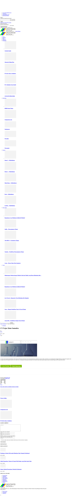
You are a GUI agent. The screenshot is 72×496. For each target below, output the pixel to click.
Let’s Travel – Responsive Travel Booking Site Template (17, 298)
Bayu (1, 331)
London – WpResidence (10, 205)
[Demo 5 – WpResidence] (10, 158)
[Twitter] (6, 337)
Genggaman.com (8, 119)
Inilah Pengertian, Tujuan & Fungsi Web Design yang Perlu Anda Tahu (16, 461)
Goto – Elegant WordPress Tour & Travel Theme (15, 309)
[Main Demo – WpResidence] (10, 180)
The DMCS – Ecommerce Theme (12, 240)
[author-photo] (2, 383)
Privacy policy (5, 491)
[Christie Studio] (10, 48)
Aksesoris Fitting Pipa (9, 62)
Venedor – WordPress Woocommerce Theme (14, 251)
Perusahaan (4, 40)
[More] (17, 337)
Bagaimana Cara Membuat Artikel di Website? (15, 217)
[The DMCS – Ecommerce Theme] (10, 238)
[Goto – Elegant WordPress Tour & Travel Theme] (10, 307)
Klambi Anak (8, 377)
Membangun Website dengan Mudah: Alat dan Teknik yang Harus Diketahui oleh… (23, 275)
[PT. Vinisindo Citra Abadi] (10, 82)
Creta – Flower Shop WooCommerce (13, 263)
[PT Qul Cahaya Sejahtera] (10, 71)
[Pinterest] (9, 337)
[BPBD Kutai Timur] (10, 106)
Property (4, 150)
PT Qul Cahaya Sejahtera (10, 73)
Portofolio (4, 37)
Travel (4, 265)
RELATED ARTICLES (4, 386)
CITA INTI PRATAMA (10, 96)
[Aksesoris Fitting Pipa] (10, 60)
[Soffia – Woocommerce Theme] (10, 227)
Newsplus (7, 138)
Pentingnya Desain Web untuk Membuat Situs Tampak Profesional (15, 453)
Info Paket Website (6, 15)
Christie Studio (8, 50)
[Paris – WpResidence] (10, 192)
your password (12, 20)
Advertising (4, 492)
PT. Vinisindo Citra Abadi (10, 84)
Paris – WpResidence (9, 194)
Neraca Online (3, 398)
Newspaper (7, 148)
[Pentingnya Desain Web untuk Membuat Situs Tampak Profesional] (3, 451)
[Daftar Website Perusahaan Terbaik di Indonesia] (3, 467)
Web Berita (4, 98)
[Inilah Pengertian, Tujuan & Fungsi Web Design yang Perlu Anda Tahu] (3, 459)
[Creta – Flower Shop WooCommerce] (10, 261)
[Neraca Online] (6, 396)
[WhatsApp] (13, 337)
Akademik (4, 39)
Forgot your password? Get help (5, 22)
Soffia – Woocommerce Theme (11, 229)
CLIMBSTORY (7, 378)
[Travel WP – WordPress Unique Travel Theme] (10, 318)
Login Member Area (6, 14)
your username (12, 19)
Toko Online (5, 207)
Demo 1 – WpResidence (10, 171)
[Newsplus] (10, 136)
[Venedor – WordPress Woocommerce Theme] (10, 249)
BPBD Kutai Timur (9, 108)
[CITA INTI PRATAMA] (10, 94)
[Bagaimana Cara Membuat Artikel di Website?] (10, 215)
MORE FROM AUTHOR (13, 386)
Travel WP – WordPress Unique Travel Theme (15, 320)
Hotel (3, 38)
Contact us (4, 493)
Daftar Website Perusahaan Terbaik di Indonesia (11, 469)
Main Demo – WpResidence (11, 183)
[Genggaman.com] (10, 117)
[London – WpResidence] (10, 203)
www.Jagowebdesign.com (7, 12)
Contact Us (4, 13)
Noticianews (7, 129)
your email (12, 25)
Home (4, 36)
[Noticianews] (10, 127)
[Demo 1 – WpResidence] (10, 169)
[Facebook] (2, 337)
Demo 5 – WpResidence (10, 160)
